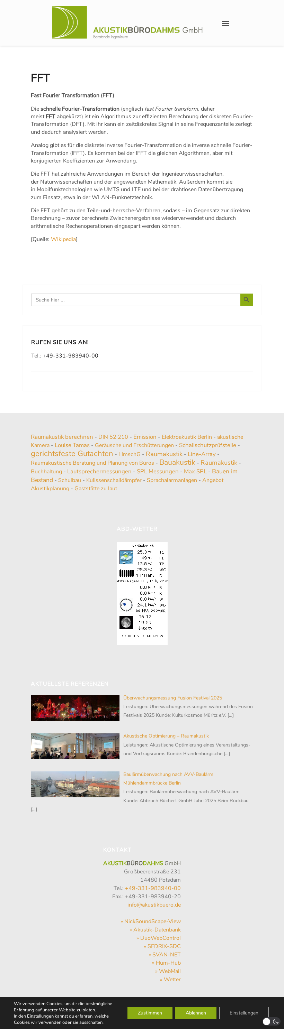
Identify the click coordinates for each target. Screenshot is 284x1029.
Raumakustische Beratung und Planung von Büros (92, 463)
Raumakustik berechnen (62, 437)
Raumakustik (164, 454)
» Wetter (170, 979)
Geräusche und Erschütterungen (134, 445)
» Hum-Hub (166, 963)
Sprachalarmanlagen (172, 480)
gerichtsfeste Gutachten (72, 453)
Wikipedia (63, 239)
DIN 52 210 (113, 437)
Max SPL (195, 471)
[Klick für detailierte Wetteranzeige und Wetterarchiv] (142, 591)
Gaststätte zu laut (95, 488)
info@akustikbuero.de (154, 905)
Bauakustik (177, 462)
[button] (272, 1021)
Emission (145, 437)
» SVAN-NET (165, 954)
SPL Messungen (158, 471)
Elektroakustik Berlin (187, 437)
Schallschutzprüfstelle (207, 445)
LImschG (129, 454)
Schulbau (69, 480)
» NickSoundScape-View (151, 921)
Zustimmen (150, 1013)
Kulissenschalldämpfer (114, 480)
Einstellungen (40, 1016)
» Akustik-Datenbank (155, 930)
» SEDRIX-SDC (162, 946)
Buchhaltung (46, 471)
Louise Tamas (72, 445)
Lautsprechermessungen (99, 471)
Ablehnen (196, 1013)
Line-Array (202, 454)
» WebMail (168, 971)
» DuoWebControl (158, 938)
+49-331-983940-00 (70, 356)
